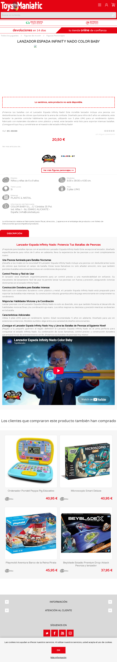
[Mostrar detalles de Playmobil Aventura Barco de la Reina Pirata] (31, 533)
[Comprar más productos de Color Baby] (68, 163)
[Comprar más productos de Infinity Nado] (49, 163)
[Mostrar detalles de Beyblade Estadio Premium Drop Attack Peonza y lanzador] (86, 533)
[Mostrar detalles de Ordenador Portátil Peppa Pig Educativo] (31, 461)
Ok (58, 650)
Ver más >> (58, 170)
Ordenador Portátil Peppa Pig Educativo (31, 490)
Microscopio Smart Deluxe (86, 490)
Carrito (113, 5)
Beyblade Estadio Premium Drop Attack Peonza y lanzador (86, 564)
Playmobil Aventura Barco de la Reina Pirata (31, 562)
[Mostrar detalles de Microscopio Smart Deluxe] (86, 461)
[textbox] (55, 15)
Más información (58, 658)
